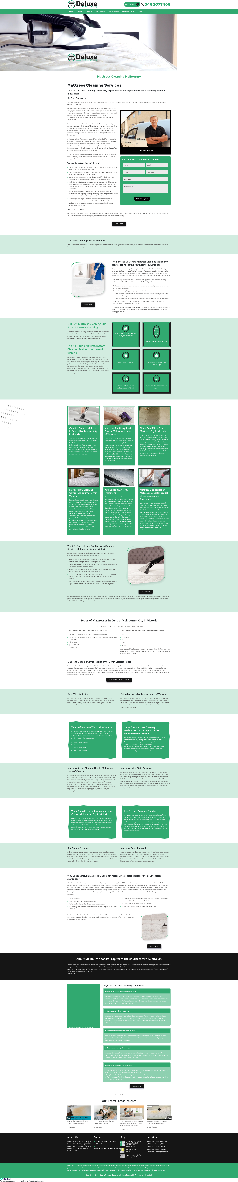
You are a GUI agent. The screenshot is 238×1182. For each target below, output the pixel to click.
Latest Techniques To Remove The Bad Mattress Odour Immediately (133, 1143)
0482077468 (82, 919)
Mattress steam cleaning (75, 366)
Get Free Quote (130, 4)
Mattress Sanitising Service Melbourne (119, 454)
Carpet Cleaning (113, 11)
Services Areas (100, 11)
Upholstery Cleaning (128, 11)
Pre (68, 1118)
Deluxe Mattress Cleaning (109, 1175)
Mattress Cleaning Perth (156, 1146)
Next (170, 1118)
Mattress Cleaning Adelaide (157, 1149)
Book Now (119, 224)
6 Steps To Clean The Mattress (133, 1150)
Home (71, 11)
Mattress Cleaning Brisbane (158, 1141)
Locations (89, 11)
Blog (140, 11)
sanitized (71, 186)
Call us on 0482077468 (119, 680)
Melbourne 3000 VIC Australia (105, 1142)
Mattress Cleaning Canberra (158, 1152)
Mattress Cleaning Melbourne (158, 1144)
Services (79, 11)
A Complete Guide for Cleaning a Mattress (133, 1156)
